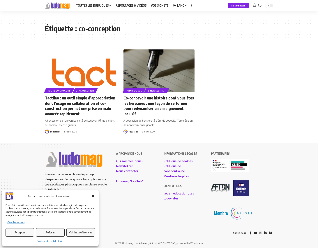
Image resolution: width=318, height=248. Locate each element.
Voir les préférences (80, 232)
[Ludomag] (57, 5)
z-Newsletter (85, 90)
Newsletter (124, 166)
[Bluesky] (270, 232)
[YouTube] (255, 232)
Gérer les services (15, 222)
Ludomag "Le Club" (129, 181)
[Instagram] (260, 232)
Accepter (20, 232)
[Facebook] (250, 232)
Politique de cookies (178, 161)
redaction (55, 131)
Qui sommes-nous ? (130, 161)
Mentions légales (176, 176)
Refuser (50, 232)
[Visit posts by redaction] (47, 132)
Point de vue (134, 90)
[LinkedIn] (265, 232)
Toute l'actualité (58, 90)
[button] (93, 196)
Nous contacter (127, 171)
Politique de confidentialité (50, 241)
